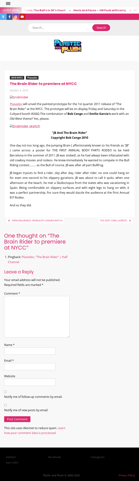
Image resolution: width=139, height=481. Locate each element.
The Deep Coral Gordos (113, 220)
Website (9, 376)
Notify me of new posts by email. (26, 410)
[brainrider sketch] (25, 126)
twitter (11, 457)
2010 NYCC (17, 77)
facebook (54, 457)
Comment (12, 293)
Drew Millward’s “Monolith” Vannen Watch (37, 220)
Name (9, 345)
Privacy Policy (127, 475)
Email (9, 361)
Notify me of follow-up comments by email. (33, 397)
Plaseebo (32, 77)
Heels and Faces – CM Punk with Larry (97, 10)
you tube (12, 462)
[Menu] (7, 3)
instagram (98, 457)
